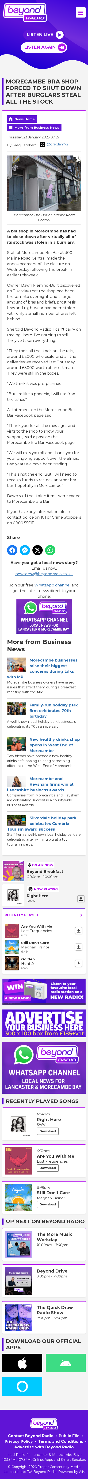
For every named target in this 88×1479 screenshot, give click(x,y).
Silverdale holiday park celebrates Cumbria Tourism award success (41, 824)
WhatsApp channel (52, 585)
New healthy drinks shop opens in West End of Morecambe (55, 745)
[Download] (80, 898)
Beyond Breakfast (45, 871)
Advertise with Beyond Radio (44, 1447)
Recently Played (21, 915)
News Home (25, 119)
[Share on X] (37, 550)
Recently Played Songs (42, 1101)
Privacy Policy (19, 1441)
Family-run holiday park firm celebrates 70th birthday (54, 711)
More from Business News (37, 127)
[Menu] (81, 12)
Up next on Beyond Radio (45, 1221)
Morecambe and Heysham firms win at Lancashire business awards (40, 784)
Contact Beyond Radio (31, 1436)
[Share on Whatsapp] (50, 550)
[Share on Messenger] (25, 550)
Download (48, 1131)
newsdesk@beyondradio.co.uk (44, 574)
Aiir (81, 1472)
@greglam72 (57, 144)
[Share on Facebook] (12, 550)
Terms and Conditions (60, 1441)
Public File (69, 1436)
